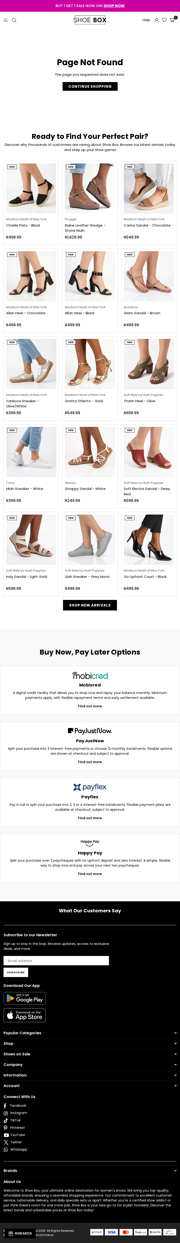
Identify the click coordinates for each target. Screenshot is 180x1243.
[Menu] (5, 19)
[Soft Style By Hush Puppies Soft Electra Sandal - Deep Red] (149, 452)
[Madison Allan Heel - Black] (90, 276)
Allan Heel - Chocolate (25, 313)
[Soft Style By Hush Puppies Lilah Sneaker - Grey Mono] (90, 540)
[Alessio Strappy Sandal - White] (90, 452)
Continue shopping (90, 86)
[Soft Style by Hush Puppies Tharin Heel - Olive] (149, 364)
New (12, 167)
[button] (172, 20)
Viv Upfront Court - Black (145, 576)
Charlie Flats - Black (23, 225)
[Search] (14, 19)
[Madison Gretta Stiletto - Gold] (90, 364)
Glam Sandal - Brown (142, 313)
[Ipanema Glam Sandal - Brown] (149, 276)
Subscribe (16, 972)
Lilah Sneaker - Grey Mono (87, 576)
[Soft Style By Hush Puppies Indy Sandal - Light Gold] (31, 540)
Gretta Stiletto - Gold (84, 400)
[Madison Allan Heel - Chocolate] (31, 276)
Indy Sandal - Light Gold (26, 576)
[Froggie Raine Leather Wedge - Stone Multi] (90, 188)
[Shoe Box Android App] (25, 1001)
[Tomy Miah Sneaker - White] (31, 452)
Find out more (90, 706)
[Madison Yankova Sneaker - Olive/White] (31, 364)
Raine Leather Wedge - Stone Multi (85, 228)
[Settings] (157, 20)
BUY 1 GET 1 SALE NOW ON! (90, 6)
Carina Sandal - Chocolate (147, 225)
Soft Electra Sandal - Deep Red (147, 491)
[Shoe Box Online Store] (90, 19)
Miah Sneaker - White (24, 488)
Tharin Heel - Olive (139, 400)
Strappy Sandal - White (85, 488)
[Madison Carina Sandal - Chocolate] (149, 188)
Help (146, 19)
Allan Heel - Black (79, 313)
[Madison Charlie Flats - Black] (31, 188)
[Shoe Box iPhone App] (25, 1018)
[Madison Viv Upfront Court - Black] (149, 540)
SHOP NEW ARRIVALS (90, 605)
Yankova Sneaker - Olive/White (22, 403)
